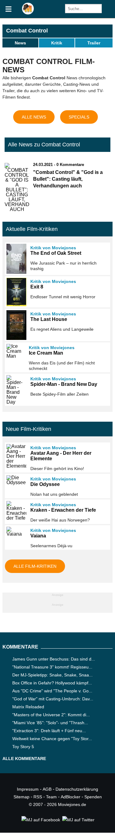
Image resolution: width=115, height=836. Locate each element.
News (20, 42)
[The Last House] (15, 325)
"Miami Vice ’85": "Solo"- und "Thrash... (50, 722)
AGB (47, 789)
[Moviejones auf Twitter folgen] (77, 819)
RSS (37, 796)
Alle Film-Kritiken (34, 566)
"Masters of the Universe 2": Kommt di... (51, 714)
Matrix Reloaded (28, 706)
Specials (79, 117)
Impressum (28, 789)
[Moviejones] (28, 13)
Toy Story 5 (23, 746)
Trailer (93, 42)
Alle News (34, 117)
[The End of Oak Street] (15, 259)
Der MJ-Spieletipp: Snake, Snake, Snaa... (52, 674)
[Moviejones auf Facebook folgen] (40, 819)
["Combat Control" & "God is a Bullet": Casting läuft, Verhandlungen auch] (17, 209)
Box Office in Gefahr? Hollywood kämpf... (52, 682)
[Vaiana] (15, 532)
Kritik (56, 42)
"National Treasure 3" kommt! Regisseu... (52, 667)
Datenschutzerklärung (77, 789)
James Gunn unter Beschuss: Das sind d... (53, 659)
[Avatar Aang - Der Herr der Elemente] (15, 456)
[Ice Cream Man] (15, 351)
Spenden (93, 796)
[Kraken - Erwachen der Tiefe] (15, 511)
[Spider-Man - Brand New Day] (15, 390)
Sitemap (21, 796)
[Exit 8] (15, 292)
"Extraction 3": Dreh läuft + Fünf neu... (49, 730)
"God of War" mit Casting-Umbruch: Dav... (52, 698)
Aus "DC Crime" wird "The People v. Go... (52, 690)
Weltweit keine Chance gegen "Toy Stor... (52, 738)
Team (51, 796)
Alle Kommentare (24, 758)
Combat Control (27, 31)
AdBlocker (70, 796)
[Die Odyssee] (15, 480)
